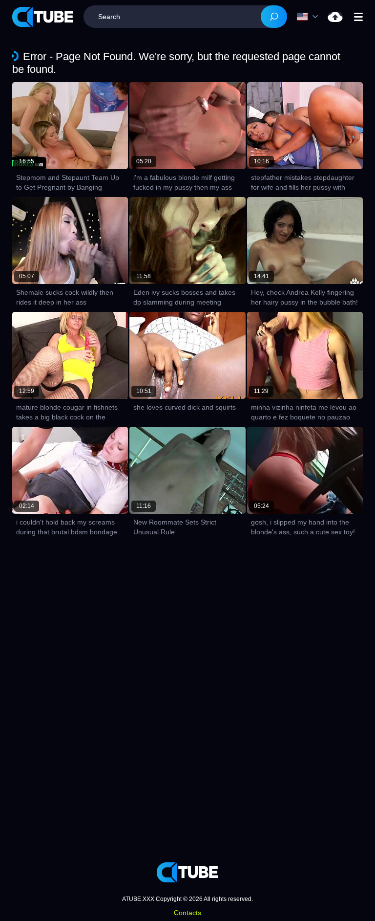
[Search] (274, 16)
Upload (335, 17)
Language (310, 17)
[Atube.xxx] (43, 17)
